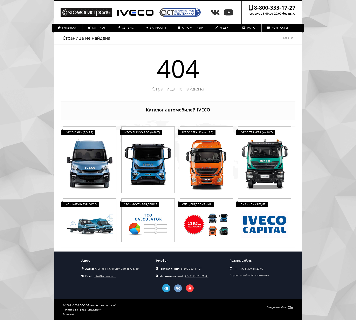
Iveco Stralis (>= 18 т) (197, 132)
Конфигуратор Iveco (81, 204)
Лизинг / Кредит (253, 204)
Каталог (98, 27)
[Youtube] (228, 12)
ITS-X (290, 307)
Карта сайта (70, 314)
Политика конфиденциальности (82, 309)
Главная (68, 27)
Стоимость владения (140, 204)
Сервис (127, 27)
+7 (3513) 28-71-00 (196, 276)
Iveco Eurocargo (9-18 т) (142, 132)
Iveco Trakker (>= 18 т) (256, 132)
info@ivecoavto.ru (105, 276)
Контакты (279, 27)
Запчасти (157, 27)
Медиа (225, 27)
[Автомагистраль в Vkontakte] (216, 12)
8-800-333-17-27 (274, 7)
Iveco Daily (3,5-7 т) (79, 132)
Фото (251, 27)
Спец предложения (197, 204)
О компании (192, 27)
